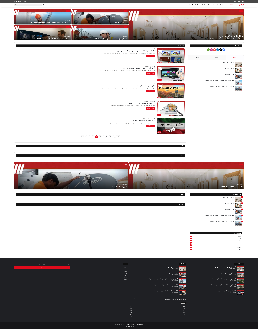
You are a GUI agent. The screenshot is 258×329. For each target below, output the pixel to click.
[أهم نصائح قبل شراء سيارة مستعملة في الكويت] (240, 268)
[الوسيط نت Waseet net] (240, 5)
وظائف (190, 5)
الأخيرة (82, 136)
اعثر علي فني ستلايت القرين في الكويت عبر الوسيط (110, 38)
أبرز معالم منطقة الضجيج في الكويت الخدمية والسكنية (223, 285)
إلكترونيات (222, 5)
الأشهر (216, 58)
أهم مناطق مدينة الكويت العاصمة (144, 85)
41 (93, 136)
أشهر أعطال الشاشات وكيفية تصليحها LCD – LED (139, 68)
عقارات (202, 5)
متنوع (240, 249)
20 (110, 136)
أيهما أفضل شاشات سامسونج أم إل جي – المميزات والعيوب (136, 51)
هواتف (196, 5)
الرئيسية (230, 5)
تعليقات (197, 58)
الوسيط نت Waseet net (119, 324)
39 (100, 136)
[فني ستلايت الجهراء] (100, 16)
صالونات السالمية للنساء (228, 69)
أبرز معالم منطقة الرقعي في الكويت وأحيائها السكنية (223, 279)
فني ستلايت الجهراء (121, 22)
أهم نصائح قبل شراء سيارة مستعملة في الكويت (225, 267)
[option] (129, 24)
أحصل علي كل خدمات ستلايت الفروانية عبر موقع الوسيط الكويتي (49, 22)
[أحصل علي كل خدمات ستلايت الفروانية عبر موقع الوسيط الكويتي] (42, 16)
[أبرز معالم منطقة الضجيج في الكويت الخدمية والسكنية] (240, 286)
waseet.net (152, 49)
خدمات (215, 5)
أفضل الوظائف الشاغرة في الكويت (144, 120)
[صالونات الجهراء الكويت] (186, 24)
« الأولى (117, 136)
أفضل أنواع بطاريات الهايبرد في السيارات (226, 291)
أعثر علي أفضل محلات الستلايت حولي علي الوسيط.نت (53, 38)
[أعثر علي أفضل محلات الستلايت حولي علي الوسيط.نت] (42, 32)
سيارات (208, 5)
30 (106, 136)
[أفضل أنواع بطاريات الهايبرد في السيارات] (240, 292)
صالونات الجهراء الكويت (230, 36)
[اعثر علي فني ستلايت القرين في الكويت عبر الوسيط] (100, 32)
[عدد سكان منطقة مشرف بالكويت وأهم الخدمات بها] (240, 274)
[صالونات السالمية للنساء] (238, 70)
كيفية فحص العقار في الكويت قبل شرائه (142, 103)
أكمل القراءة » (150, 56)
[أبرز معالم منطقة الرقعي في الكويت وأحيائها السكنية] (240, 280)
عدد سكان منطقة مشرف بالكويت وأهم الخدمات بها (224, 273)
